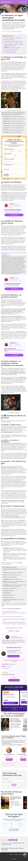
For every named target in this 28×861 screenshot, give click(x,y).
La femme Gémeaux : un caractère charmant (13, 42)
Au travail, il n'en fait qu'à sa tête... (11, 49)
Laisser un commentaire (14, 680)
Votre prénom (9, 164)
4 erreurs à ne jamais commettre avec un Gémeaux (14, 622)
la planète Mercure (7, 82)
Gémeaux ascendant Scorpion (17, 130)
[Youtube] (14, 840)
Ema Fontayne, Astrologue (17, 31)
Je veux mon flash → (14, 214)
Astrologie (11, 631)
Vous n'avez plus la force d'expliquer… (13, 210)
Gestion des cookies (13, 848)
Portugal (18, 851)
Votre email (5, 778)
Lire (11, 729)
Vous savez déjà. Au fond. (14, 350)
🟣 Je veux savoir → (14, 288)
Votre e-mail (6, 169)
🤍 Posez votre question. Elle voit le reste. (12, 286)
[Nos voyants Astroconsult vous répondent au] (23, 2)
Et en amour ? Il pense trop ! (10, 50)
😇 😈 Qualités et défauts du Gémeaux (12, 47)
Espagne (24, 851)
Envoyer (6, 175)
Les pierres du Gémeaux (9, 39)
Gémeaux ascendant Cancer (18, 116)
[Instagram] (12, 840)
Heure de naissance (8, 153)
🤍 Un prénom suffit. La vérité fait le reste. (12, 212)
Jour (6, 823)
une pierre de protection (16, 192)
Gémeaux (17, 631)
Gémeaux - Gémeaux (19, 557)
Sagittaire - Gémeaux (13, 547)
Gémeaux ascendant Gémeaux (17, 125)
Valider (14, 785)
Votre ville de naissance (9, 159)
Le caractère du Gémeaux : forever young (13, 41)
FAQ (23, 842)
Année (19, 823)
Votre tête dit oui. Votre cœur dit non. (13, 284)
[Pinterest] (16, 840)
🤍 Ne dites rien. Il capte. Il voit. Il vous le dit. (12, 352)
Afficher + (14, 677)
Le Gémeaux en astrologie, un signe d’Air (12, 37)
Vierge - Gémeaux (12, 553)
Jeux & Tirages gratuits (6, 844)
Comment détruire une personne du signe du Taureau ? (15, 798)
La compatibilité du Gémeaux (10, 52)
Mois (11, 823)
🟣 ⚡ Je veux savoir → (14, 355)
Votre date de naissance (9, 149)
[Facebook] (10, 840)
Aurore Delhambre (9, 754)
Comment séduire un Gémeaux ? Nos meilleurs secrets (14, 623)
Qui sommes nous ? (17, 842)
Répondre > (7, 668)
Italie (14, 851)
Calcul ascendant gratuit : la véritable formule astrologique (15, 720)
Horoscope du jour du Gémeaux (10, 611)
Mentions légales (5, 848)
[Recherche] (21, 2)
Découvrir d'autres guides (8, 764)
